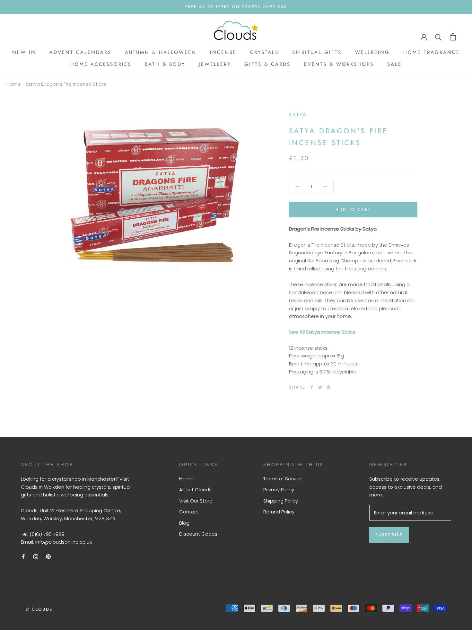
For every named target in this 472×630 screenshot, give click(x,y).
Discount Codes (198, 533)
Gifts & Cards (267, 64)
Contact (189, 511)
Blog (184, 523)
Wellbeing (372, 52)
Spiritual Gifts (317, 52)
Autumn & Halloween (161, 52)
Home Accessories (100, 64)
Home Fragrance (431, 52)
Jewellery (215, 64)
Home (13, 84)
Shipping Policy (280, 500)
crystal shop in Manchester (84, 479)
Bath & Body (165, 64)
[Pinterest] (328, 387)
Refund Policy (278, 511)
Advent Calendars (80, 52)
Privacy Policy (278, 489)
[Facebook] (312, 387)
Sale (394, 64)
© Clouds (39, 609)
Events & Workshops (339, 64)
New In (24, 52)
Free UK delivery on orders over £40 (236, 7)
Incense (223, 52)
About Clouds (195, 489)
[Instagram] (35, 557)
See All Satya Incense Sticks (322, 331)
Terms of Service (282, 478)
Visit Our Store (196, 500)
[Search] (438, 36)
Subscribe (389, 535)
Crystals (264, 52)
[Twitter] (320, 387)
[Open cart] (453, 36)
